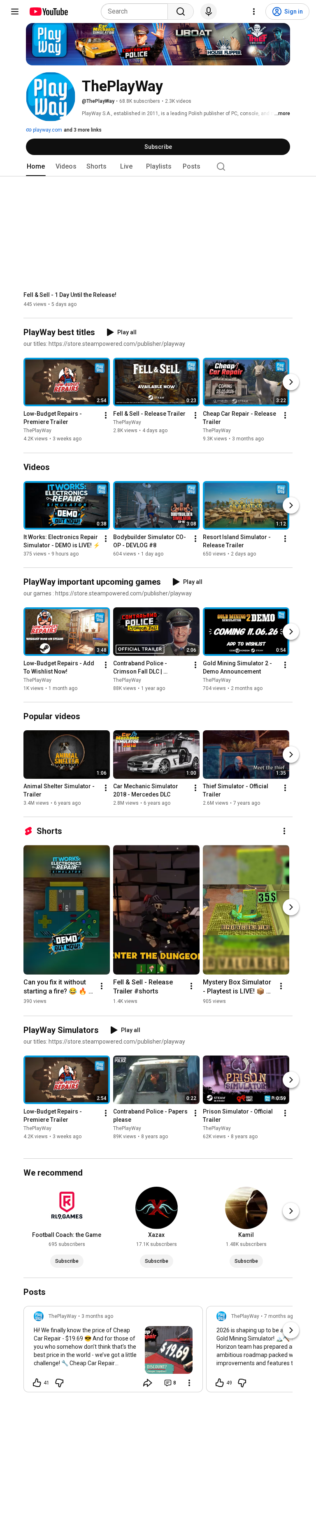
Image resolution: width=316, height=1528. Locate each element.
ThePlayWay (37, 431)
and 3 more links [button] (83, 130)
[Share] (147, 1383)
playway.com (47, 130)
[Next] (291, 382)
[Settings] (254, 11)
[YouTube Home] (48, 11)
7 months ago (280, 1316)
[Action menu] (189, 1383)
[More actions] (106, 415)
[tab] (36, 166)
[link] (113, 1351)
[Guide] (15, 11)
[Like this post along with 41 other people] (37, 1382)
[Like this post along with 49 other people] (219, 1382)
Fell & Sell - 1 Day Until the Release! (69, 295)
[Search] (180, 11)
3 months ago (97, 1316)
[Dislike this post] (59, 1382)
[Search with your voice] (208, 11)
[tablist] (158, 166)
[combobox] (137, 11)
